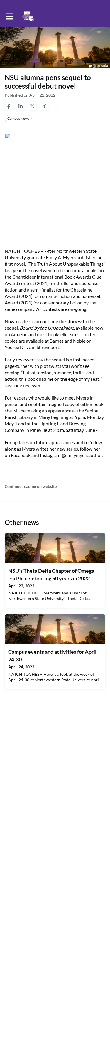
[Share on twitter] (32, 106)
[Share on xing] (44, 106)
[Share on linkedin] (20, 106)
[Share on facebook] (9, 106)
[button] (9, 16)
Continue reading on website (31, 486)
